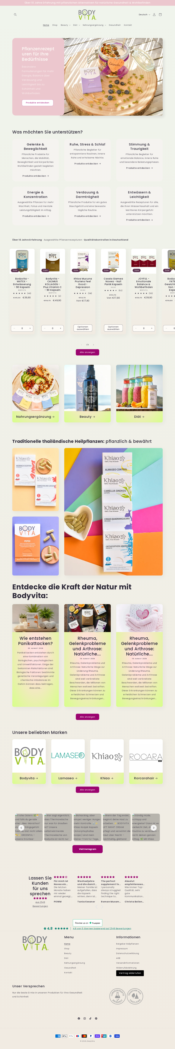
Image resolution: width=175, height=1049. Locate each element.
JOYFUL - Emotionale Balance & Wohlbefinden (144, 283)
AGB (118, 958)
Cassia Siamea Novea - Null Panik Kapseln (113, 281)
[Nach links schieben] (81, 345)
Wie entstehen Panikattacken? (35, 641)
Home (67, 943)
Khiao (105, 778)
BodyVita (91, 1041)
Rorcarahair (144, 778)
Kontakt (68, 972)
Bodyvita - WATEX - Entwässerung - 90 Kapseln (22, 283)
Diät (137, 417)
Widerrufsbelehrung (126, 967)
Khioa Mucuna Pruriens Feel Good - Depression (83, 283)
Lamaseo (66, 778)
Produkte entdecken (37, 102)
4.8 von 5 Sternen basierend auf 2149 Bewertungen (102, 928)
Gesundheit (70, 967)
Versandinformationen (127, 963)
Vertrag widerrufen (130, 973)
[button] (15, 15)
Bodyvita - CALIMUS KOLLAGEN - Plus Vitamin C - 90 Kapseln (52, 284)
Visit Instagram (87, 849)
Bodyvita (27, 778)
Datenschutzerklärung (127, 953)
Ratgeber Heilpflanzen (127, 943)
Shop (66, 948)
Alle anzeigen (87, 352)
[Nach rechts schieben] (94, 345)
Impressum (122, 948)
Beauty (86, 417)
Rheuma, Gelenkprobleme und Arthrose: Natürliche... (87, 646)
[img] (40, 898)
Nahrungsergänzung (33, 417)
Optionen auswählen (83, 328)
